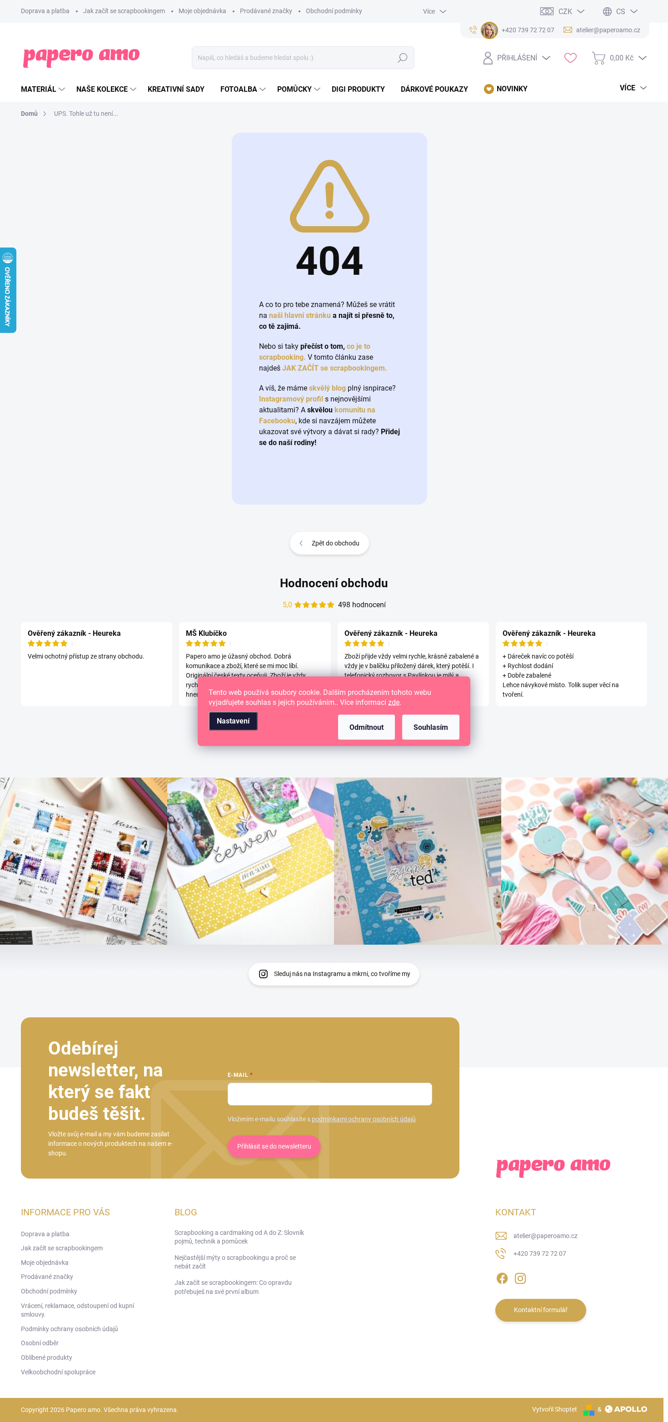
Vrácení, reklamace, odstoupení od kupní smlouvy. (77, 1310)
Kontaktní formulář (541, 1309)
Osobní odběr (40, 1343)
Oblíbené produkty (46, 1357)
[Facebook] (502, 1276)
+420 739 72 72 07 (539, 1253)
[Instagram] (520, 1276)
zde (393, 702)
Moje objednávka (202, 11)
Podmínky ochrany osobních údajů (69, 1329)
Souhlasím (431, 727)
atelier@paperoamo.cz (545, 1235)
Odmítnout (366, 727)
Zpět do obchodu (335, 543)
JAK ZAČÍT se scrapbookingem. (334, 368)
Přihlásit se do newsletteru (274, 1146)
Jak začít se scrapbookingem (124, 11)
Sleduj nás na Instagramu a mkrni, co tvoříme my (342, 973)
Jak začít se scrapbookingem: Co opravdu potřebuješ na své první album (233, 1287)
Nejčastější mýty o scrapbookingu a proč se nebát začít (235, 1262)
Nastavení (233, 720)
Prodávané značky (266, 11)
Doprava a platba (45, 11)
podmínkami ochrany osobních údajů (364, 1119)
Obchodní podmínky (334, 11)
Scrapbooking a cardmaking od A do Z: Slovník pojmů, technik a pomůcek (239, 1237)
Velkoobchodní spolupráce (58, 1372)
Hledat (403, 57)
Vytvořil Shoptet (554, 1409)
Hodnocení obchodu (334, 583)
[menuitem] (44, 89)
